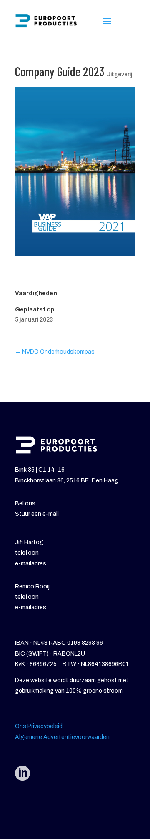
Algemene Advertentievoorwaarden (62, 737)
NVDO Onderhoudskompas (55, 352)
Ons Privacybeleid (38, 726)
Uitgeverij (119, 74)
